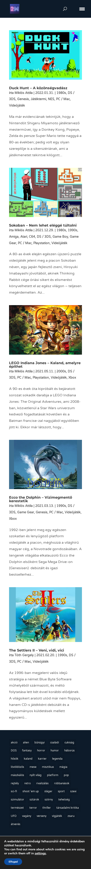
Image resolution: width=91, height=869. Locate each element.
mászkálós (17, 775)
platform (52, 775)
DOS (14, 750)
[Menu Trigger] (82, 8)
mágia (63, 766)
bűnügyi (39, 742)
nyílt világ (36, 775)
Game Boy (60, 237)
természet (17, 807)
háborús (69, 750)
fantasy (27, 750)
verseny (41, 816)
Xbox (72, 377)
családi (54, 742)
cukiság (69, 742)
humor (55, 750)
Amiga (14, 237)
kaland (28, 758)
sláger (48, 791)
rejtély (15, 783)
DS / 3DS (44, 237)
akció (14, 742)
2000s (61, 371)
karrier (42, 758)
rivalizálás (42, 783)
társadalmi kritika (67, 807)
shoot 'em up (31, 791)
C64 (32, 237)
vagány (26, 816)
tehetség (64, 799)
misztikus (48, 766)
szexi (73, 791)
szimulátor (17, 799)
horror (41, 750)
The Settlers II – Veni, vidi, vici (36, 650)
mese (33, 766)
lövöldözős (17, 766)
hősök (14, 758)
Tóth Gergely (24, 655)
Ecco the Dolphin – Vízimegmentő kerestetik (40, 499)
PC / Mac (63, 99)
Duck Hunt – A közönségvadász (38, 88)
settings (40, 853)
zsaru (71, 816)
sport (61, 791)
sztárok (34, 799)
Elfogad (13, 861)
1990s (72, 230)
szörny (49, 799)
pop (66, 775)
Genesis (23, 99)
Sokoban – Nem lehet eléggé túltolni (43, 225)
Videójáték (17, 105)
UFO (14, 816)
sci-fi (14, 791)
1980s (61, 93)
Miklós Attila (24, 93)
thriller (46, 807)
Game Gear (25, 512)
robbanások (61, 783)
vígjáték (57, 816)
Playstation (41, 243)
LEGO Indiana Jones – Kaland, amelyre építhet (45, 365)
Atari (23, 237)
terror (33, 807)
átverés (15, 824)
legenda (57, 758)
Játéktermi (38, 99)
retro (27, 783)
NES (51, 99)
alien (26, 742)
